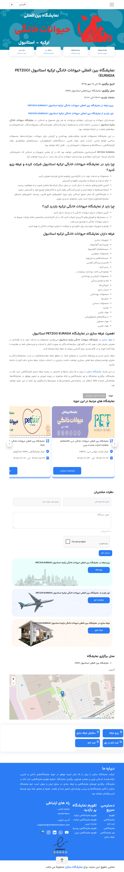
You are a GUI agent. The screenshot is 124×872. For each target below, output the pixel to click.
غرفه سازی (107, 340)
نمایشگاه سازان (93, 372)
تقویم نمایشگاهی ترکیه (85, 815)
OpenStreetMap (95, 718)
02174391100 (63, 814)
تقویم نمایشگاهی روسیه (85, 828)
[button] (9, 444)
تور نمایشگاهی (107, 833)
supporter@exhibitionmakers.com (53, 825)
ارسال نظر (105, 553)
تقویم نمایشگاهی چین (86, 833)
